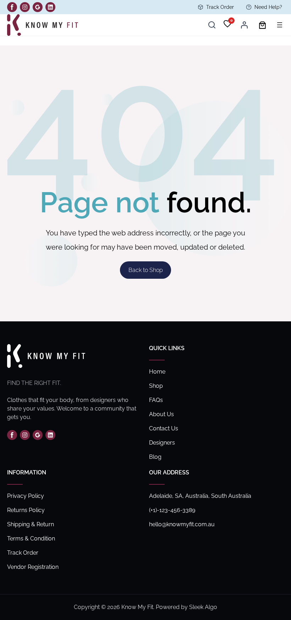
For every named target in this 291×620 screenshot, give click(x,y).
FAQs (156, 400)
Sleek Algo (203, 607)
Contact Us (163, 428)
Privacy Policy (25, 496)
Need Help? (268, 7)
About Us (161, 414)
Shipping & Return (30, 524)
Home (157, 371)
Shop (156, 385)
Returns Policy (26, 510)
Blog (155, 456)
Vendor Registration (33, 567)
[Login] (244, 25)
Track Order (220, 7)
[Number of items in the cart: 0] (262, 25)
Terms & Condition (31, 538)
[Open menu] (279, 25)
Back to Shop (145, 270)
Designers (162, 442)
